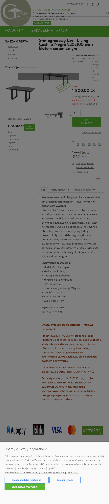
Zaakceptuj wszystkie (25, 486)
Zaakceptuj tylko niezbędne (26, 480)
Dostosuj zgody (65, 480)
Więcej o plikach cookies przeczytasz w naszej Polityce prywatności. (42, 472)
